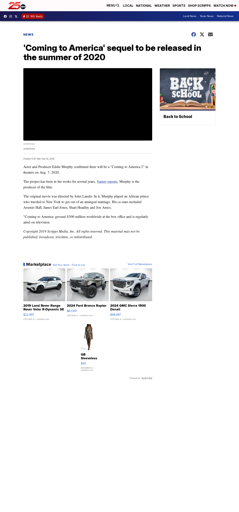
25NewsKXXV (6, 16)
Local (128, 5)
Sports (179, 5)
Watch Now (223, 5)
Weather (162, 5)
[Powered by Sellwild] (146, 378)
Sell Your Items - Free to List (69, 265)
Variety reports (107, 181)
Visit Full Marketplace (140, 264)
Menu (111, 5)
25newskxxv (11, 16)
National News (225, 16)
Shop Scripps (199, 5)
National (144, 5)
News (28, 34)
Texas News (207, 16)
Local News (189, 16)
